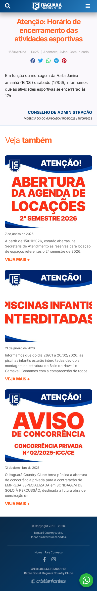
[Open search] (7, 6)
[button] (87, 6)
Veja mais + (17, 259)
